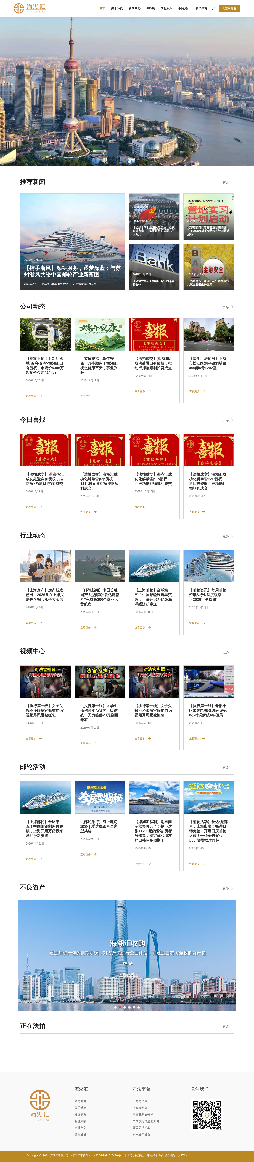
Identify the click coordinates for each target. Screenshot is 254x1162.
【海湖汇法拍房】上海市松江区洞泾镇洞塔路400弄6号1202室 (207, 363)
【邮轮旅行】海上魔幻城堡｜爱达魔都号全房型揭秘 (99, 826)
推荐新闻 (32, 181)
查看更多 (31, 395)
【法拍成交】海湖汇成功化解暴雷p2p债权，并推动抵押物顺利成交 (153, 479)
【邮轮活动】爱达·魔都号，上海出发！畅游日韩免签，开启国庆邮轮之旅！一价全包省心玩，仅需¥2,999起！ (208, 831)
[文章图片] (45, 334)
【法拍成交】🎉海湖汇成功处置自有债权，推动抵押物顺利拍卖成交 (154, 363)
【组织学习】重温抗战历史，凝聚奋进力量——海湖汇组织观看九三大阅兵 (154, 231)
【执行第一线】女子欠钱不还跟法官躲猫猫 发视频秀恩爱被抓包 (45, 710)
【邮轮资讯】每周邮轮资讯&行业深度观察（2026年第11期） (207, 594)
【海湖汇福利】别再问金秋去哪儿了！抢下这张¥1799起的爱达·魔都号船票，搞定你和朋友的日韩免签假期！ (153, 831)
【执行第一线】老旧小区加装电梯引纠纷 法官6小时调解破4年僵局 (208, 710)
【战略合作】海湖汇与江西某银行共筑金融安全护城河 (208, 282)
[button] (124, 161)
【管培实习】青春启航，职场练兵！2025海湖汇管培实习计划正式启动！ (208, 231)
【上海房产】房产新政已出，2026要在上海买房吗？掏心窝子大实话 (45, 594)
